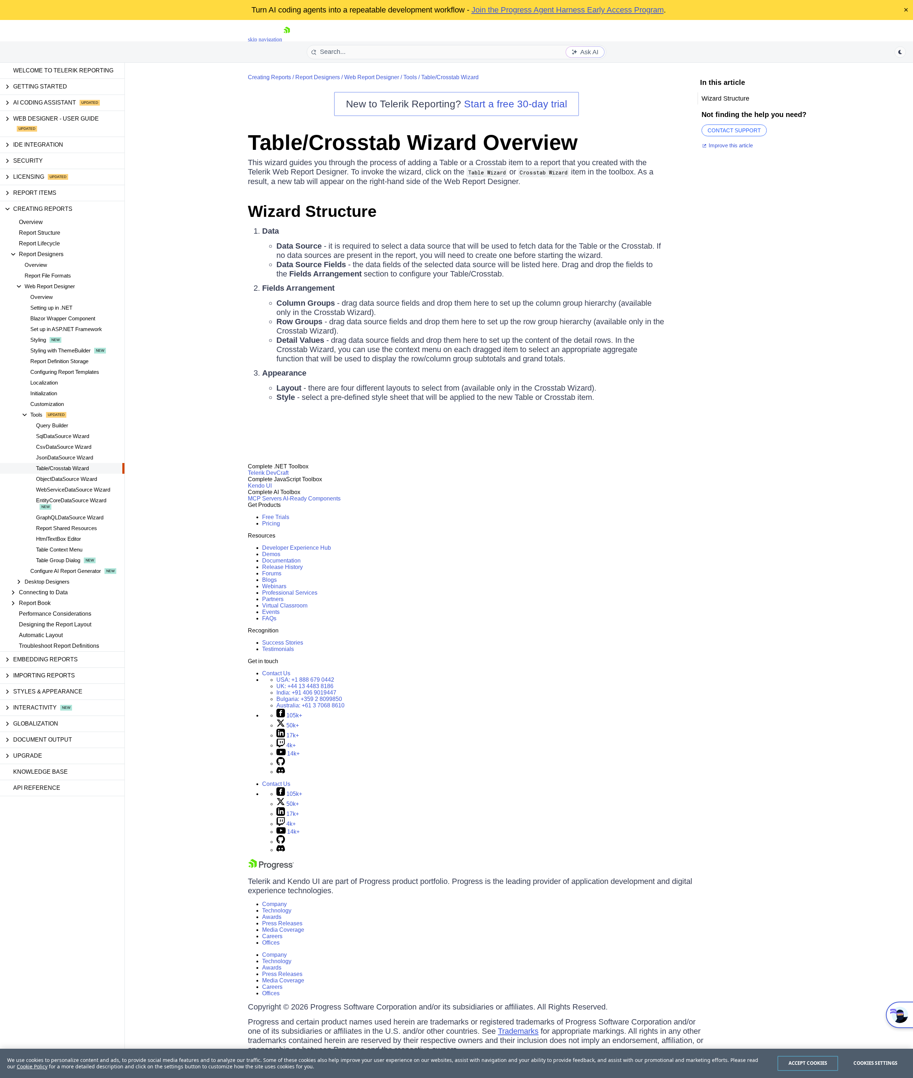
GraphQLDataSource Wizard (69, 517)
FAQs (269, 618)
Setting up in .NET (51, 308)
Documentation (281, 561)
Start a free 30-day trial (515, 104)
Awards (271, 917)
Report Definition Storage (59, 361)
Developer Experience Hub (296, 548)
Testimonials (278, 649)
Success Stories (282, 643)
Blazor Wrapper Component (62, 318)
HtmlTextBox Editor (58, 539)
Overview (31, 222)
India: (306, 693)
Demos (271, 554)
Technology (276, 910)
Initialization (43, 393)
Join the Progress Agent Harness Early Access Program (567, 9)
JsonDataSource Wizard (64, 457)
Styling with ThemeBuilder (60, 350)
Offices (271, 943)
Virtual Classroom (284, 605)
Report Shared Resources (66, 528)
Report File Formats (48, 276)
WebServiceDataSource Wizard (73, 490)
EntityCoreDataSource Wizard (71, 500)
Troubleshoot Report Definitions (59, 646)
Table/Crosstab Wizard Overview (413, 142)
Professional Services (289, 593)
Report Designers (317, 77)
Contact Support (734, 130)
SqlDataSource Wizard (62, 436)
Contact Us (276, 673)
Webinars (274, 586)
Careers (272, 936)
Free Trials (275, 517)
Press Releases (282, 923)
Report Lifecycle (39, 243)
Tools (410, 77)
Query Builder (52, 425)
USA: (305, 680)
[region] (456, 1063)
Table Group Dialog (58, 560)
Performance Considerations (55, 614)
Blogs (269, 580)
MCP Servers (265, 498)
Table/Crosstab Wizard (62, 468)
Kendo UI (260, 486)
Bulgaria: (309, 699)
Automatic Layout (41, 635)
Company (274, 904)
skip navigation (265, 39)
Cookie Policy (32, 1066)
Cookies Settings (875, 1063)
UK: (304, 686)
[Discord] (280, 772)
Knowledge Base (40, 772)
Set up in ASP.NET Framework (66, 329)
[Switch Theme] (900, 52)
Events (271, 612)
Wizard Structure (312, 211)
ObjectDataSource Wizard (66, 479)
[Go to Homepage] (287, 39)
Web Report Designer (371, 77)
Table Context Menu (59, 549)
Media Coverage (283, 930)
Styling (38, 340)
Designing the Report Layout (55, 624)
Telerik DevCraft (268, 473)
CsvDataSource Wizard (63, 447)
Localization (44, 383)
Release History (282, 567)
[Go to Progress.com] (271, 868)
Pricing (271, 523)
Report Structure (39, 233)
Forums (271, 573)
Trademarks (518, 1031)
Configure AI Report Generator (65, 571)
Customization (47, 404)
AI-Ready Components (312, 498)
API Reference (36, 788)
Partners (273, 599)
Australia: (310, 705)
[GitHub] (280, 764)
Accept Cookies (808, 1063)
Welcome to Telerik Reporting (63, 70)
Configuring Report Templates (64, 372)
